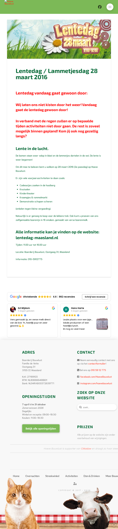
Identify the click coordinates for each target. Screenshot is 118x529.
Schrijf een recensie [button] (95, 296)
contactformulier (97, 363)
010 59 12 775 (98, 369)
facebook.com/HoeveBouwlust (96, 376)
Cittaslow (86, 448)
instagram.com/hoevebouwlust (96, 383)
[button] (109, 6)
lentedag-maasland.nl (37, 237)
